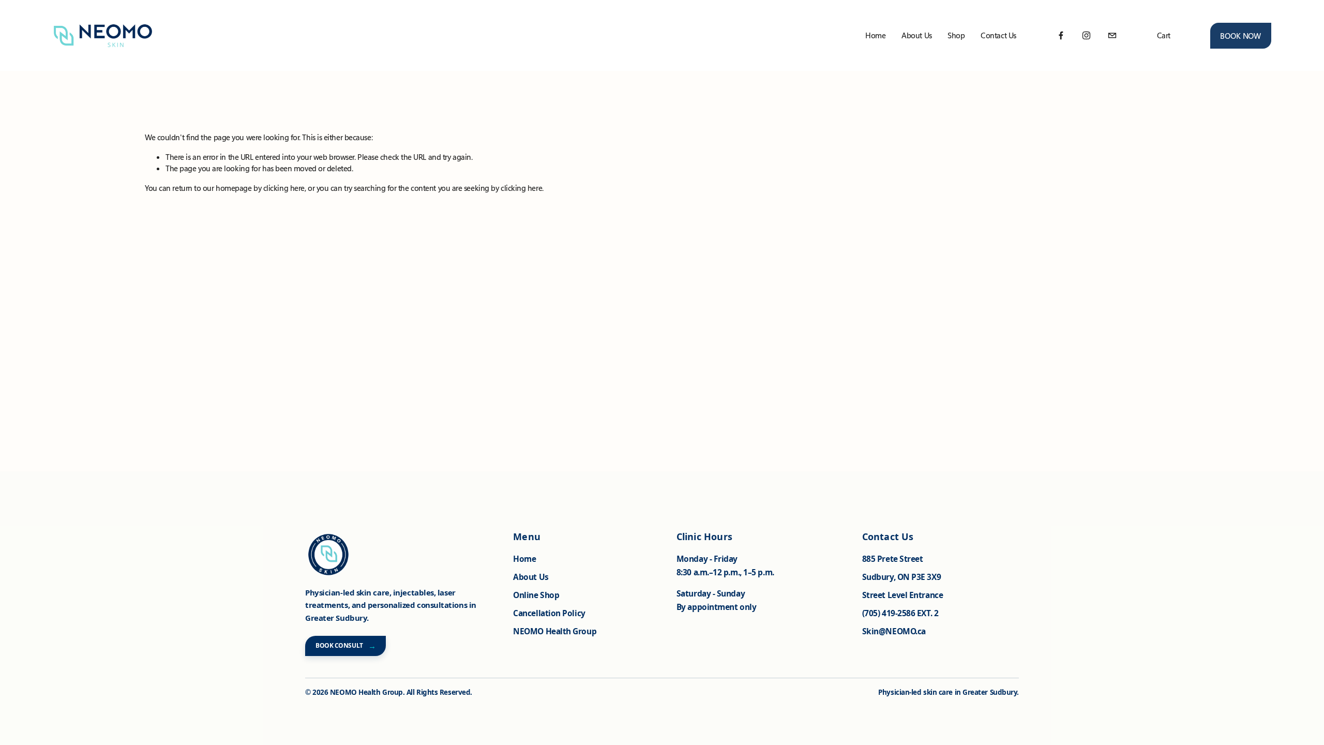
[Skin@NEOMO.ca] (1112, 35)
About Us (530, 577)
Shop (956, 35)
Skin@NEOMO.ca (894, 631)
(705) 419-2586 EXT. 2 (900, 613)
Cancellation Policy (549, 613)
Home (875, 35)
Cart (1163, 35)
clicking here (284, 188)
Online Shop (536, 595)
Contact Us (998, 35)
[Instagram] (1086, 35)
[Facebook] (1061, 35)
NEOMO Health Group (554, 631)
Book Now (1240, 36)
